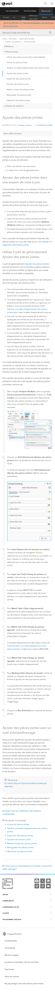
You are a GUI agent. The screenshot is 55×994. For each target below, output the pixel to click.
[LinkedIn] (48, 881)
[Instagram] (42, 886)
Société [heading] (6, 913)
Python (44, 17)
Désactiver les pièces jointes (18, 100)
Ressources (45, 11)
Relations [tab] (10, 46)
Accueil (6, 17)
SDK (53, 17)
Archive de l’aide (44, 125)
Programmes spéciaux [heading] (12, 919)
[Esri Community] (37, 886)
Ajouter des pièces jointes (17, 73)
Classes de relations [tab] (14, 106)
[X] (42, 881)
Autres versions (25, 125)
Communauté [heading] (8, 901)
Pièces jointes (29, 42)
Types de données (26, 39)
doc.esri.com (12, 26)
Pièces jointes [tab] (12, 52)
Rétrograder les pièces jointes (19, 95)
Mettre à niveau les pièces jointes (20, 89)
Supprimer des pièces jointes (19, 79)
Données (12, 39)
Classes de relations (13, 42)
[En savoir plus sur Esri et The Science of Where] (8, 884)
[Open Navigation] (52, 3)
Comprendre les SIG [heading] (11, 907)
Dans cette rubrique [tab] (12, 133)
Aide (23, 17)
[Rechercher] (45, 3)
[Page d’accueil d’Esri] (7, 4)
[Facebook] (37, 881)
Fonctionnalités (30, 11)
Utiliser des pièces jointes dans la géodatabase (26, 57)
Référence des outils (33, 17)
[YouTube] (48, 886)
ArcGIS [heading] (5, 894)
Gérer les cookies (12, 976)
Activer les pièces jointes (17, 62)
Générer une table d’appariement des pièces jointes (28, 68)
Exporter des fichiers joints (18, 84)
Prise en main (15, 17)
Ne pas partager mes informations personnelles (24, 983)
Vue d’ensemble (12, 11)
